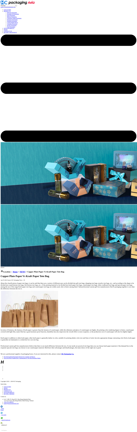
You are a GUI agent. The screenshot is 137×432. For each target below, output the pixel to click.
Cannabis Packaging (12, 24)
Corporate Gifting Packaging (14, 18)
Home (15, 272)
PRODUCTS (7, 11)
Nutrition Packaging (12, 21)
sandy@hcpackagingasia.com (8, 7)
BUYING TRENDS (10, 32)
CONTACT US (8, 31)
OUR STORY (7, 9)
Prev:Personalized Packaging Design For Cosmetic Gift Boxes (19, 356)
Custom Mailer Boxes (12, 22)
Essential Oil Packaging (13, 14)
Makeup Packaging (12, 17)
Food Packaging (11, 27)
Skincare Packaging (12, 12)
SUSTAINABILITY (9, 28)
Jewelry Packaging (11, 25)
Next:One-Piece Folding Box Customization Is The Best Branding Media (22, 358)
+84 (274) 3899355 (9, 402)
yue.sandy (3, 415)
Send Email (2, 409)
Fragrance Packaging (12, 19)
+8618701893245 (5, 420)
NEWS (5, 29)
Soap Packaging (11, 15)
